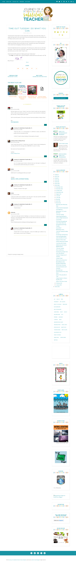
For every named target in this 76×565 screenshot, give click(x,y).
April (57, 201)
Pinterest (56, 301)
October (58, 190)
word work (63, 337)
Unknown (13, 212)
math (60, 319)
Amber (12, 169)
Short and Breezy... (60, 250)
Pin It (27, 62)
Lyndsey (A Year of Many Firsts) (18, 140)
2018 (56, 174)
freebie (55, 317)
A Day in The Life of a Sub (61, 281)
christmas (56, 311)
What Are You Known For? (61, 260)
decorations (57, 314)
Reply (45, 124)
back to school (58, 304)
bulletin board (57, 309)
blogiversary (57, 306)
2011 (56, 286)
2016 (56, 178)
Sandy (12, 193)
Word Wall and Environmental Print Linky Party (62, 271)
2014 (56, 181)
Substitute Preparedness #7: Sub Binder (63, 133)
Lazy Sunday (58, 219)
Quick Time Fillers (63, 143)
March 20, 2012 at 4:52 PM (15, 109)
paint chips (64, 324)
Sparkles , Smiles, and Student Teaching (19, 178)
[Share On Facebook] (22, 68)
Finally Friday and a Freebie (62, 241)
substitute (63, 327)
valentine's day (57, 332)
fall (62, 314)
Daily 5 (58, 299)
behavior (65, 304)
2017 (56, 176)
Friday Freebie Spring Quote (62, 207)
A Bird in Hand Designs (35, 559)
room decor (57, 327)
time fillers (64, 329)
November (58, 188)
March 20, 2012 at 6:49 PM (15, 194)
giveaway (61, 317)
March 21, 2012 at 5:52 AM (18, 229)
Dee (12, 107)
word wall (56, 337)
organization (57, 324)
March (57, 202)
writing (56, 339)
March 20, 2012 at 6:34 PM (15, 170)
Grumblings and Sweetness (62, 234)
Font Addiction (59, 209)
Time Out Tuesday (60, 214)
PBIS (62, 299)
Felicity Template (23, 559)
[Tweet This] (18, 68)
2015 (56, 180)
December (58, 187)
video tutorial (57, 334)
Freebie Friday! (59, 258)
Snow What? (58, 227)
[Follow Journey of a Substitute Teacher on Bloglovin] (59, 521)
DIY (54, 299)
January (58, 284)
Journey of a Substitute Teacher (14, 559)
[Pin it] (32, 68)
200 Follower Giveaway (61, 265)
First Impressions (14, 122)
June (57, 197)
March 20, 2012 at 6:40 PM (18, 161)
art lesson (62, 301)
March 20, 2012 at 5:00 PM (18, 129)
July (57, 195)
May (57, 199)
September (58, 192)
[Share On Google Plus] (27, 68)
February (58, 283)
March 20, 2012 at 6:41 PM (18, 186)
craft (61, 311)
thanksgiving (57, 329)
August (57, 194)
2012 (56, 185)
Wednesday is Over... (60, 229)
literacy (56, 319)
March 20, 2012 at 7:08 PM (18, 205)
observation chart (58, 322)
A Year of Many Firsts (15, 153)
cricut (65, 311)
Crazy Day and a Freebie (61, 243)
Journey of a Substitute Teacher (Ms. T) (23, 128)
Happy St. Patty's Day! (61, 239)
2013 (56, 183)
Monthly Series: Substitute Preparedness (63, 155)
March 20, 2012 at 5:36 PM (15, 142)
